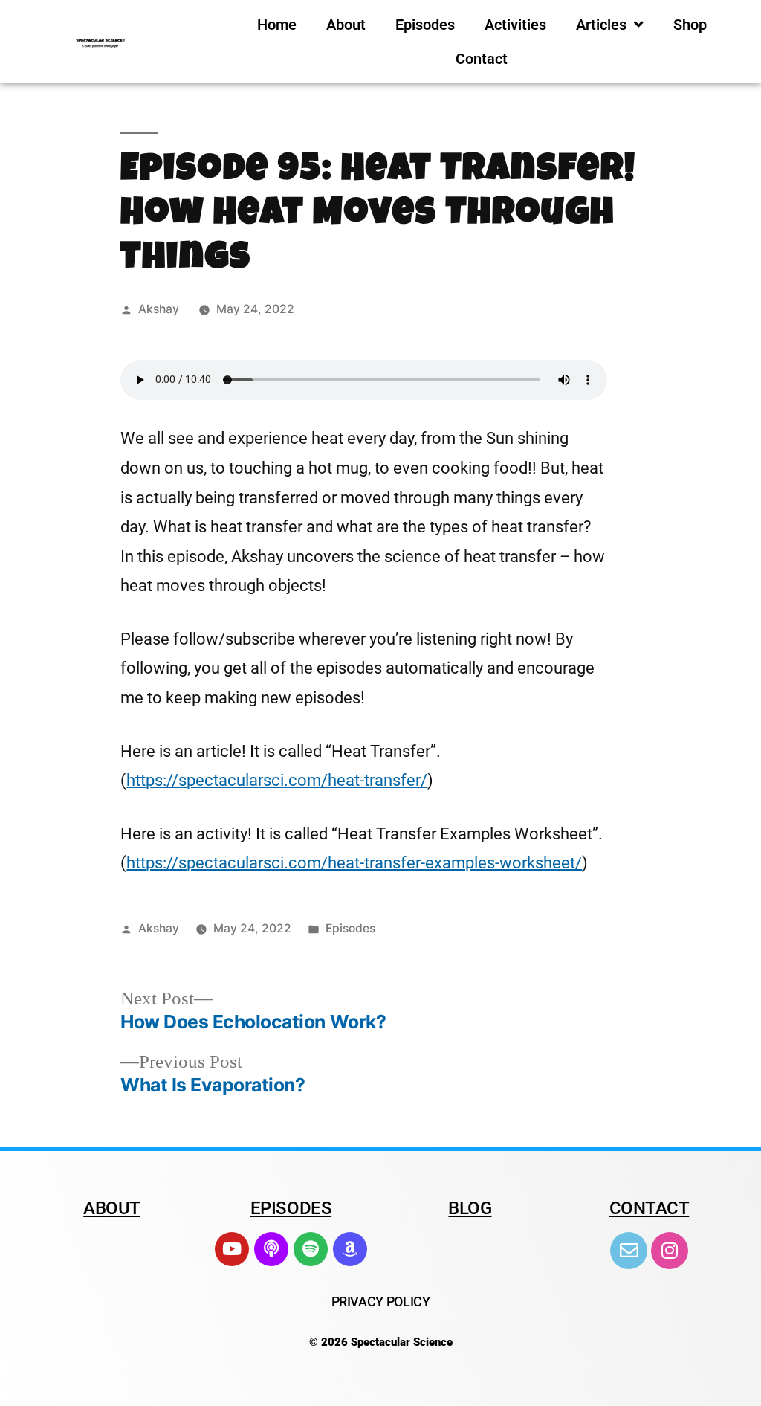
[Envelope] (628, 1250)
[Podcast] (271, 1249)
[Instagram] (669, 1250)
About (346, 24)
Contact (482, 59)
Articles (601, 24)
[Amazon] (350, 1249)
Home (277, 24)
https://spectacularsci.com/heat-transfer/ (276, 780)
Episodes (425, 24)
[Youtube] (232, 1249)
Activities (515, 24)
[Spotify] (311, 1249)
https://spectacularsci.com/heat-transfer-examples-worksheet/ (354, 863)
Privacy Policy (380, 1301)
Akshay (158, 309)
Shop (690, 24)
